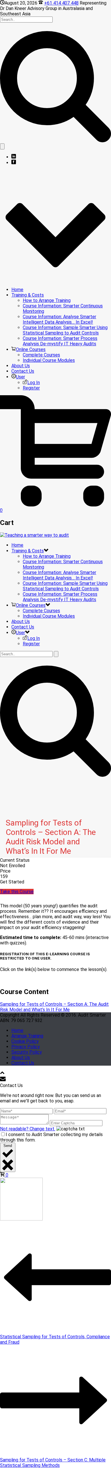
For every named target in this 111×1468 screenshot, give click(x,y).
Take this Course (17, 891)
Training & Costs (27, 295)
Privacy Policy (25, 1046)
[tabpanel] (55, 942)
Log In (33, 382)
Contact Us (22, 371)
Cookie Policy (25, 1041)
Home (17, 289)
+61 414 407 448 (61, 3)
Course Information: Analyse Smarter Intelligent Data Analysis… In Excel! (59, 319)
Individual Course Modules (49, 360)
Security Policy (26, 1052)
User (20, 377)
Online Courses (31, 349)
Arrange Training (27, 1036)
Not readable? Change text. (27, 1129)
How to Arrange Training (47, 300)
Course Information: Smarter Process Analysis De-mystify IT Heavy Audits (60, 341)
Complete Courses (41, 355)
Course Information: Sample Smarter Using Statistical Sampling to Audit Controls (65, 330)
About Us (20, 365)
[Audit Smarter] (34, 535)
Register (31, 388)
